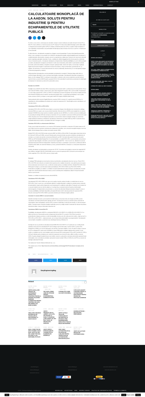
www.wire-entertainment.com (110, 366)
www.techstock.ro (72, 369)
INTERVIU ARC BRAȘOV (96, 57)
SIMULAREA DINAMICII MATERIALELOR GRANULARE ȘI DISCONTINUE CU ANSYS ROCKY (34, 316)
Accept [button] (123, 394)
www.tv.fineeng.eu (34, 369)
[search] (112, 25)
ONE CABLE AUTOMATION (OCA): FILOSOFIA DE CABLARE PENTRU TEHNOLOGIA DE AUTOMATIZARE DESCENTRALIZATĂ (64, 334)
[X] (21, 1)
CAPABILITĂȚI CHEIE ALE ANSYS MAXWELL (65, 292)
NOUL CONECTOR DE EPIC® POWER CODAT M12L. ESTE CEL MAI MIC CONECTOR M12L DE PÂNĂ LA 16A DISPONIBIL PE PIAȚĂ (34, 333)
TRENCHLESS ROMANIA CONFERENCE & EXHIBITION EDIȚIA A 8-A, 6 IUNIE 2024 (101, 111)
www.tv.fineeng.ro (72, 366)
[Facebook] (19, 1)
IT (32, 327)
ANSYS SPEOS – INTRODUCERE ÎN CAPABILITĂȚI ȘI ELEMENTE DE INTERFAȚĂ (48, 332)
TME (52, 254)
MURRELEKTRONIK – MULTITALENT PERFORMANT (79, 313)
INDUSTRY (70, 5)
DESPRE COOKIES (84, 390)
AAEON (34, 254)
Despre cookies (130, 394)
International (98, 5)
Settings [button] (138, 394)
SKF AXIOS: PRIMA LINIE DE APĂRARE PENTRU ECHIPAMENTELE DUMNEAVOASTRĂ (48, 294)
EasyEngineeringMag (48, 270)
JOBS (75, 390)
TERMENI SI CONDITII (120, 390)
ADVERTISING (68, 390)
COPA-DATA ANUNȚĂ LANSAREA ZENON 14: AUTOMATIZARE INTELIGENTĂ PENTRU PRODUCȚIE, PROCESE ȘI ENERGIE (80, 293)
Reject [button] (7, 394)
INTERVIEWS (53, 5)
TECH (61, 5)
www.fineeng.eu (34, 366)
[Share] (30, 38)
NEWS (79, 5)
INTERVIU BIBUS (95, 89)
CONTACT (110, 5)
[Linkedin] (29, 1)
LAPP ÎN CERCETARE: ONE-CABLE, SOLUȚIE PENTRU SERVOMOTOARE (101, 82)
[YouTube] (26, 1)
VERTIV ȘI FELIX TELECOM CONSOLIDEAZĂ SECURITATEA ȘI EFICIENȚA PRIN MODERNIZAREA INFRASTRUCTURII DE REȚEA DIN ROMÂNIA (65, 318)
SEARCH (44, 5)
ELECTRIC (30, 286)
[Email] (43, 38)
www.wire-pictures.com (110, 369)
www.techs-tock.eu (34, 372)
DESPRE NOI (59, 390)
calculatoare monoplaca (43, 254)
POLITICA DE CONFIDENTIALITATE (102, 390)
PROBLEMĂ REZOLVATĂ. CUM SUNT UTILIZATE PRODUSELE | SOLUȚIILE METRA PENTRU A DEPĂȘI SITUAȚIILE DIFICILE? (102, 116)
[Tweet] (34, 38)
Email (92, 39)
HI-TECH (30, 10)
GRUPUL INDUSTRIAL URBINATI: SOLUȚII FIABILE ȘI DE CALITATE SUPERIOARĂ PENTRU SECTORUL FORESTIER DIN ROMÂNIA (102, 106)
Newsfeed (35, 5)
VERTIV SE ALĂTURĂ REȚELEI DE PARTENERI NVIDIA (79, 332)
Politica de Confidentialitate (100, 35)
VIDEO (87, 5)
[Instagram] (24, 1)
